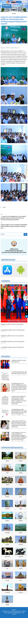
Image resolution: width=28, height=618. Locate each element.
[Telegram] (26, 304)
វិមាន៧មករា (6, 5)
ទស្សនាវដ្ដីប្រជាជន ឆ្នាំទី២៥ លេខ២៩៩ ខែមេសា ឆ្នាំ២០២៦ (12, 341)
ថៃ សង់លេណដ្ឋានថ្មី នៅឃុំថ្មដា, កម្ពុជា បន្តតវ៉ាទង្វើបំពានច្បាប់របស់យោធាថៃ (19, 372)
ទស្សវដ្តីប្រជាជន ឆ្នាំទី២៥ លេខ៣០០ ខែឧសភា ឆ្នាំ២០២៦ (12, 336)
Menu (15, 13)
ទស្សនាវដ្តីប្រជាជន (5, 281)
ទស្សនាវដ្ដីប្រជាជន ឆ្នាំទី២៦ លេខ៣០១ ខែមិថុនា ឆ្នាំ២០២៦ (13, 330)
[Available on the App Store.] (7, 270)
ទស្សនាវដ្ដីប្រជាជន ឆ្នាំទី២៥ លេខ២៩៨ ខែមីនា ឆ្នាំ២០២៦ (12, 347)
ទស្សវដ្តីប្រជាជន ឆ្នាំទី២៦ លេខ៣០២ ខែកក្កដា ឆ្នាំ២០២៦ (12, 324)
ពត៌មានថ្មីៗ (4, 207)
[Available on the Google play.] (20, 270)
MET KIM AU (17, 48)
